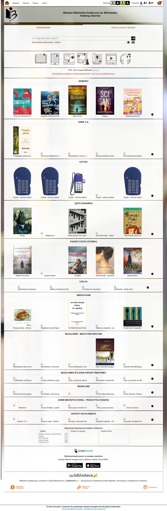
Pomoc (35, 3)
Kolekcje (57, 42)
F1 (145, 3)
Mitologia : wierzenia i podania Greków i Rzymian (52, 434)
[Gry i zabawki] (83, 65)
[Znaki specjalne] (133, 42)
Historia (26, 3)
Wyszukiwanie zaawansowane (42, 42)
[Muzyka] (125, 65)
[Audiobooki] (69, 65)
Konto (44, 3)
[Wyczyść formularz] (128, 42)
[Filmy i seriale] (111, 65)
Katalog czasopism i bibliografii (123, 27)
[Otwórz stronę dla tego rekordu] (23, 101)
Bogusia (41, 436)
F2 (151, 3)
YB (122, 3)
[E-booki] (55, 65)
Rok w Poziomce (43, 438)
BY (127, 3)
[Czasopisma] (97, 65)
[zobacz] (95, 70)
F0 (141, 3)
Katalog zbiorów (43, 27)
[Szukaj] (133, 38)
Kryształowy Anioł (44, 442)
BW (117, 3)
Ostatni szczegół (43, 440)
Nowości (16, 3)
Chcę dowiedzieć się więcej (72, 509)
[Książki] (41, 65)
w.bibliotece (72, 481)
